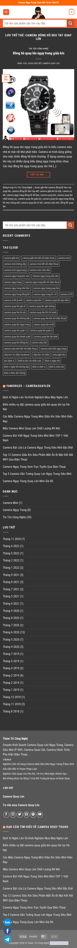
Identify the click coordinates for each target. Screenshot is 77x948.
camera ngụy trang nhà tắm (17, 288)
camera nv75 (66, 294)
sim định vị (9, 360)
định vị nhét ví (39, 366)
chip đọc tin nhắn (41, 354)
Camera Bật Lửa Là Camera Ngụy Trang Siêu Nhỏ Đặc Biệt (38, 447)
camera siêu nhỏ (51, 202)
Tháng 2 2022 (11, 560)
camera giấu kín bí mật (50, 191)
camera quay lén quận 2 (15, 330)
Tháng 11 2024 (12, 539)
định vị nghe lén (52, 360)
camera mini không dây (15, 264)
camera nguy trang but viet (16, 276)
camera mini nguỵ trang (15, 270)
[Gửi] (70, 23)
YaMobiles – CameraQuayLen (28, 386)
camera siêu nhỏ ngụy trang (53, 348)
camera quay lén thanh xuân (17, 336)
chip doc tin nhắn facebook (17, 354)
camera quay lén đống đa (16, 342)
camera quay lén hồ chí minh (42, 312)
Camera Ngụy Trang (15, 510)
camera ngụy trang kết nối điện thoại (42, 282)
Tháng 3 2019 (11, 675)
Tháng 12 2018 (12, 697)
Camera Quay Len (51, 63)
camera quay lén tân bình (45, 336)
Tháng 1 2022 (11, 567)
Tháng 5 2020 (11, 639)
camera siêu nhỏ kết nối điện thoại (20, 348)
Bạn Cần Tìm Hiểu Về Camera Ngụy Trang (37, 827)
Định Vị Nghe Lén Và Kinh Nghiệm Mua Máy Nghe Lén (35, 397)
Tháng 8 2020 (11, 618)
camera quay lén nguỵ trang (17, 324)
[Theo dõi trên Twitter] (20, 815)
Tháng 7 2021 (11, 589)
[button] (6, 12)
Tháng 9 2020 (11, 611)
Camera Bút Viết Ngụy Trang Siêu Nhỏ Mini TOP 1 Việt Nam (35, 438)
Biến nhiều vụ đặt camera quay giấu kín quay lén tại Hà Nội (36, 407)
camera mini (64, 258)
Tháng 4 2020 (11, 647)
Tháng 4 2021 (11, 603)
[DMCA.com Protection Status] (59, 943)
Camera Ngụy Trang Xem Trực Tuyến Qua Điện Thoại (34, 467)
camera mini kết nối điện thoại (43, 264)
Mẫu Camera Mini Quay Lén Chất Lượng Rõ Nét (31, 428)
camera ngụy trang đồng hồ (17, 294)
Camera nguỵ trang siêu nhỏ (46, 276)
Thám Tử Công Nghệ (38, 943)
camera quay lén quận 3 (41, 330)
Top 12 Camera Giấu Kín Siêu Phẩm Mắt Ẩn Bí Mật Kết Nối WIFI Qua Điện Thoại (38, 457)
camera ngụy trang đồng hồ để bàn (23, 195)
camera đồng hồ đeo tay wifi (25, 191)
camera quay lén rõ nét (31, 202)
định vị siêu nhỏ (56, 366)
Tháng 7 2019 (11, 654)
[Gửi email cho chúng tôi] (26, 815)
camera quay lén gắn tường (41, 306)
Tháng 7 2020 (11, 625)
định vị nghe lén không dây (16, 366)
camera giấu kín (11, 258)
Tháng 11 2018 (12, 704)
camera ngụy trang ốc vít (45, 294)
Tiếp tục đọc (38, 174)
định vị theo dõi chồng (14, 372)
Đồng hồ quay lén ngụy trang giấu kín (38, 53)
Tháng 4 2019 (11, 668)
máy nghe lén (59, 354)
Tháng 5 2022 (11, 553)
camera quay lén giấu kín (29, 198)
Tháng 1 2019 (11, 690)
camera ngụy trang (12, 282)
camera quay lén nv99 (43, 324)
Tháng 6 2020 (11, 632)
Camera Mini (10, 503)
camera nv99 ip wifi (13, 300)
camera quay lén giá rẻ (14, 306)
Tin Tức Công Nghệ (38, 48)
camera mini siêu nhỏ (40, 270)
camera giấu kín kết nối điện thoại (38, 258)
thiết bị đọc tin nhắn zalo (29, 360)
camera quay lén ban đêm (57, 300)
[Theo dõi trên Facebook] (6, 815)
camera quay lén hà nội (15, 312)
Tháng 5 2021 (11, 596)
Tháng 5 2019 (11, 661)
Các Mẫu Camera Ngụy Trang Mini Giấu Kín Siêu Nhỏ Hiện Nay (38, 419)
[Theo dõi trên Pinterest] (33, 815)
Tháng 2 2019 (11, 683)
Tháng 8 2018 (11, 711)
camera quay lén (48, 195)
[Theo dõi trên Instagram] (13, 815)
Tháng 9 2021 (11, 575)
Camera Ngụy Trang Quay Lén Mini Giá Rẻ (28, 481)
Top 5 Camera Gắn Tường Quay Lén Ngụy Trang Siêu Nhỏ (37, 474)
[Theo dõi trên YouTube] (40, 815)
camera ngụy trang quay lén (46, 288)
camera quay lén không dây (17, 318)
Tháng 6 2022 (11, 546)
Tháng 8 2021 (11, 582)
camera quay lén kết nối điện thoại (49, 318)
